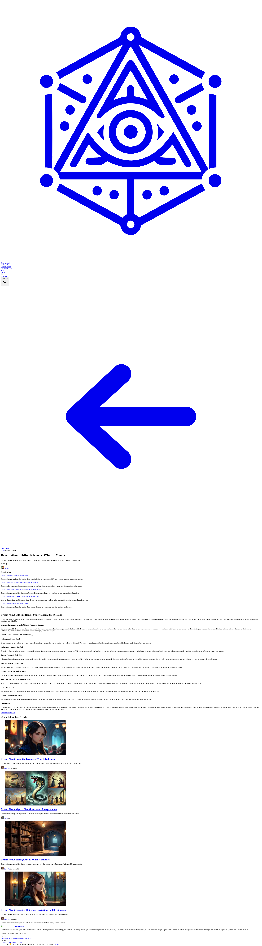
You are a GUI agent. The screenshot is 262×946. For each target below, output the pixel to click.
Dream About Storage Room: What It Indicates (25, 859)
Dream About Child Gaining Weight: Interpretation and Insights (21, 589)
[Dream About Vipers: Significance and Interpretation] (131, 788)
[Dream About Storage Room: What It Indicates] (131, 838)
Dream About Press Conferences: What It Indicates (28, 759)
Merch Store (11, 713)
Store (12, 938)
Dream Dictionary (25, 938)
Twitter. (56, 944)
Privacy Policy (17, 942)
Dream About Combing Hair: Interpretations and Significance (33, 910)
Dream (3, 550)
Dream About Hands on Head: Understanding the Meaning (20, 596)
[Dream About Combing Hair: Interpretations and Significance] (131, 889)
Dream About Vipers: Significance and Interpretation (29, 809)
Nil (15, 944)
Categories (5, 278)
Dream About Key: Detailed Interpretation (14, 575)
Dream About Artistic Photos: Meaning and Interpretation (19, 582)
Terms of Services (6, 942)
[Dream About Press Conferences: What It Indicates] (131, 738)
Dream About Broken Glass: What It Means (15, 603)
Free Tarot (4, 713)
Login (3, 272)
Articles (16, 938)
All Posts (4, 276)
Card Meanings (6, 938)
